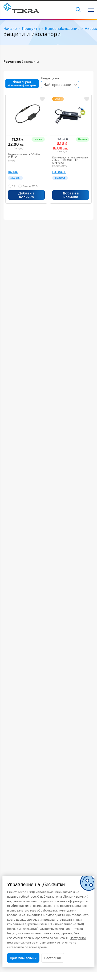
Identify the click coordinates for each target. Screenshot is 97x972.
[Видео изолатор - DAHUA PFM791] (26, 115)
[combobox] (60, 84)
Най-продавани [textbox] (57, 84)
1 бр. (14, 186)
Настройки (52, 958)
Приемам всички (23, 958)
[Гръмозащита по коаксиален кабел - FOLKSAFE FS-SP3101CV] (70, 115)
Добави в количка (26, 195)
